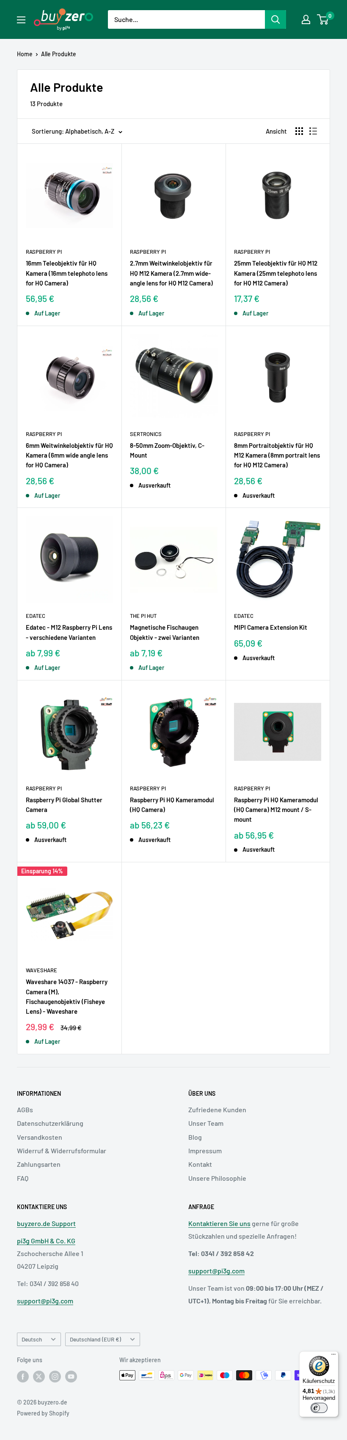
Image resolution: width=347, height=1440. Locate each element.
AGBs (25, 1109)
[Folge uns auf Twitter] (39, 1376)
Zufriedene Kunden (217, 1109)
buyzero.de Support (46, 1223)
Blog (195, 1137)
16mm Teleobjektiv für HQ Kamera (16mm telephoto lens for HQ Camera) (66, 273)
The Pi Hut (143, 615)
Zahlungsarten (39, 1164)
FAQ (22, 1178)
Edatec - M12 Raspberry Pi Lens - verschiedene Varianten (69, 632)
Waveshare (41, 970)
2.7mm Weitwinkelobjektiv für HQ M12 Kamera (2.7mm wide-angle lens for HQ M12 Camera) (171, 273)
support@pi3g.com (45, 1301)
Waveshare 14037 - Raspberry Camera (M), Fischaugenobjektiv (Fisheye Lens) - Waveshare (66, 996)
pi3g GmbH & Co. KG (46, 1241)
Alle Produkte (58, 54)
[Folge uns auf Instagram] (55, 1376)
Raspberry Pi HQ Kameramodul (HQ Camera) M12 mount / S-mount (276, 809)
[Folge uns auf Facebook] (23, 1376)
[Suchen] (275, 19)
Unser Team (205, 1123)
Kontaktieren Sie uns (219, 1223)
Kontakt (200, 1164)
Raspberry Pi (44, 251)
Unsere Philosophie (217, 1178)
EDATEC (35, 615)
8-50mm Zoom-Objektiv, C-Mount (167, 450)
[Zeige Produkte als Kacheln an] (299, 131)
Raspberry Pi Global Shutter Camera (64, 804)
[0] (323, 19)
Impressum (205, 1151)
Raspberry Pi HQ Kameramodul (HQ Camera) (172, 804)
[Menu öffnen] (21, 19)
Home (25, 54)
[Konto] (306, 19)
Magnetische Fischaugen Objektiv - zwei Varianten (164, 632)
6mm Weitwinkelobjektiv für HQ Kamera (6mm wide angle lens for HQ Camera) (69, 455)
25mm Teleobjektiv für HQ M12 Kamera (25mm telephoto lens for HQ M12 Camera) (275, 273)
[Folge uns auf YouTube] (71, 1376)
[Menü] (333, 1356)
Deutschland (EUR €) (95, 1339)
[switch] (319, 1408)
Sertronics (146, 434)
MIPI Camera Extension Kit (270, 627)
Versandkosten (39, 1137)
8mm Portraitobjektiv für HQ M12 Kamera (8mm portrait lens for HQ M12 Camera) (277, 455)
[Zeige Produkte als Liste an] (313, 131)
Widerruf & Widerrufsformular (61, 1151)
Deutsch (32, 1339)
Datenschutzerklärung (50, 1123)
